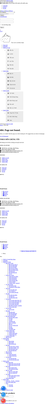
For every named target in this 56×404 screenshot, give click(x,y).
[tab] (12, 50)
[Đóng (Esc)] (51, 1)
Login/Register (3, 16)
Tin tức (4, 8)
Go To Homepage (4, 136)
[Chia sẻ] (48, 1)
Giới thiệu (5, 5)
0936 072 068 (9, 124)
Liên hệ (4, 7)
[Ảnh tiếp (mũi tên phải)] (53, 202)
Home (1, 125)
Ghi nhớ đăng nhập (6, 24)
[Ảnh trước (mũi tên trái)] (2, 202)
